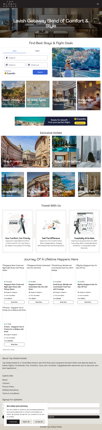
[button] (2, 23)
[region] (26, 414)
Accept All (38, 422)
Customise (13, 422)
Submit (51, 417)
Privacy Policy (8, 386)
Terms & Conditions (10, 393)
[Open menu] (98, 3)
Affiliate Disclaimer (10, 390)
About (4, 380)
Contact (6, 383)
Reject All (26, 422)
